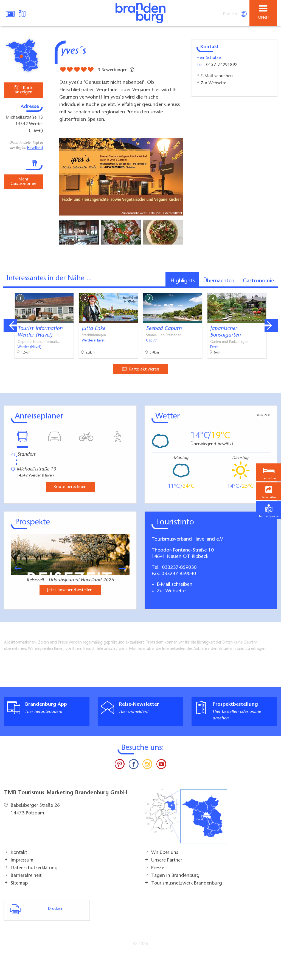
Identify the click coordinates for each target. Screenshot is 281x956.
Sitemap (19, 883)
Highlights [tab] (182, 281)
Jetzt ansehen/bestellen (69, 590)
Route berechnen (70, 487)
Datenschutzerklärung (34, 868)
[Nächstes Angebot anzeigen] (271, 325)
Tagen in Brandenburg (175, 875)
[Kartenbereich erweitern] (273, 289)
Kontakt (19, 852)
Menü (263, 18)
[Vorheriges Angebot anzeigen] (10, 325)
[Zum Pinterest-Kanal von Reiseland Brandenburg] (120, 765)
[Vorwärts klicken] (125, 568)
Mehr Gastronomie (23, 181)
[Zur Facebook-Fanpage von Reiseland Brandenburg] (133, 765)
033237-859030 (179, 567)
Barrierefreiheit (26, 875)
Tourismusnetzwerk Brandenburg (186, 883)
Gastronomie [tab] (258, 281)
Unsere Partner (166, 860)
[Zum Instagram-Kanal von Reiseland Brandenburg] (147, 765)
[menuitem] (230, 14)
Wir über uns (164, 852)
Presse (157, 868)
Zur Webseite (170, 591)
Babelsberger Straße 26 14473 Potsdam (35, 809)
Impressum (22, 860)
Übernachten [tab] (218, 281)
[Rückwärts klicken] (15, 568)
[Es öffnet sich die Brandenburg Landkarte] (23, 13)
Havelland (35, 148)
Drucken (55, 909)
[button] (268, 491)
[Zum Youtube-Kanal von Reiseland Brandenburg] (161, 765)
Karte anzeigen (24, 90)
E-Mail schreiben (173, 584)
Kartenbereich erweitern (246, 289)
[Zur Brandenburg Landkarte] (186, 819)
